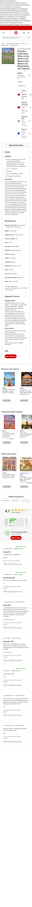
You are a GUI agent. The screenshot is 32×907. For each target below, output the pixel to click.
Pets (7, 11)
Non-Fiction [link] (24, 500)
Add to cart (21, 86)
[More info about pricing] (29, 75)
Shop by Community (16, 17)
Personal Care (18, 9)
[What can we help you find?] (16, 37)
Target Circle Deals (20, 21)
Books (23, 43)
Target (3, 43)
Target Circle (19, 25)
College (6, 3)
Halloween (12, 3)
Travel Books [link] (6, 500)
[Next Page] (30, 387)
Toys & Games (9, 13)
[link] (22, 71)
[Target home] (16, 33)
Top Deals (12, 21)
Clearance (11, 19)
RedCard (12, 25)
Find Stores (26, 25)
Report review (18, 564)
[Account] (24, 33)
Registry (7, 25)
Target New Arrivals (6, 1)
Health (10, 11)
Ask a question (10, 356)
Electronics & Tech (19, 13)
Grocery (11, 7)
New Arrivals (18, 19)
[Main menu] (3, 33)
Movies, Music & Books (11, 15)
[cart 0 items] (28, 33)
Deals (6, 19)
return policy (12, 343)
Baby (7, 9)
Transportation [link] (15, 500)
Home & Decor (12, 5)
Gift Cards (6, 17)
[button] (22, 71)
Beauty (11, 9)
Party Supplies (23, 15)
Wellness (15, 11)
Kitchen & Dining (21, 5)
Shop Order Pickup (7, 23)
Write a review (16, 538)
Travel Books (14, 45)
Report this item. (25, 288)
